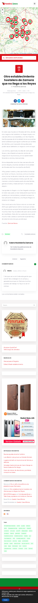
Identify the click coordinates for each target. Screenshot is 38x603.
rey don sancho (25, 543)
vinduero (21, 548)
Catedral (29, 528)
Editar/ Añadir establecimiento (13, 364)
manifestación (7, 538)
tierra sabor (15, 546)
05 (28, 90)
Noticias (7, 234)
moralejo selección (20, 538)
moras (28, 538)
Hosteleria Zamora (19, 86)
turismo (24, 546)
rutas (5, 546)
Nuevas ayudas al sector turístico (14, 454)
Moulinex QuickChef (10, 347)
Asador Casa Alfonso (18, 499)
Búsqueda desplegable (14, 58)
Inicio (14, 90)
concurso (12, 531)
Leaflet (11, 53)
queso (11, 543)
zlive (5, 551)
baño (5, 528)
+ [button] (2, 10)
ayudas (23, 525)
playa (19, 541)
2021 (19, 90)
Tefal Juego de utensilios (11, 349)
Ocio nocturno (7, 541)
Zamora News (12, 223)
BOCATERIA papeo (10, 494)
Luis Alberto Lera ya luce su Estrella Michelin (18, 457)
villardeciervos (7, 548)
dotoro (30, 531)
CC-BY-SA (35, 53)
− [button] (2, 12)
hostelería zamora (30, 234)
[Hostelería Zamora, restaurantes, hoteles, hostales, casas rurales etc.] (10, 3)
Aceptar (6, 600)
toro (20, 546)
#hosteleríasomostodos (9, 525)
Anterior (14, 259)
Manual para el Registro (11, 361)
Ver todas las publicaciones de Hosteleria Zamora (20, 248)
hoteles (26, 536)
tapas (9, 546)
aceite (18, 525)
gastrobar (17, 533)
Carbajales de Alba (12, 528)
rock (32, 543)
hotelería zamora (18, 536)
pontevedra (25, 541)
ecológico (6, 533)
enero (24, 90)
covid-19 (18, 531)
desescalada (24, 531)
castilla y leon (22, 528)
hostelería (23, 533)
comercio (6, 531)
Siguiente (23, 259)
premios (6, 543)
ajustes (16, 596)
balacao (28, 525)
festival (12, 533)
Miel (14, 538)
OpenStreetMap (23, 53)
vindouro (15, 548)
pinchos (15, 541)
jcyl (30, 536)
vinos (25, 548)
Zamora (30, 548)
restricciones (17, 543)
